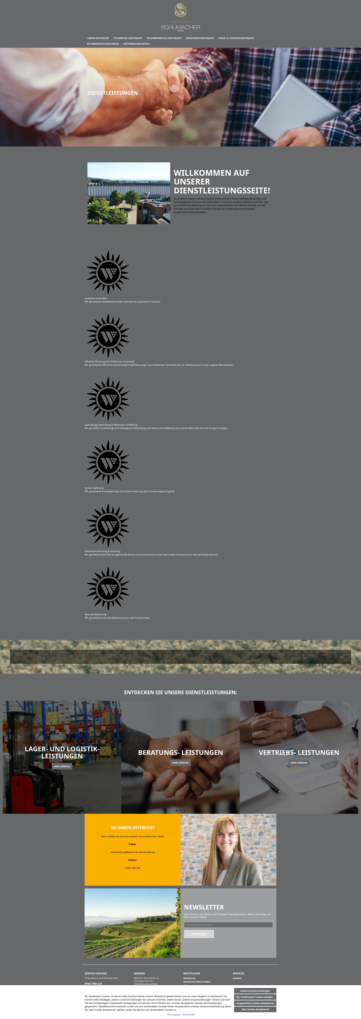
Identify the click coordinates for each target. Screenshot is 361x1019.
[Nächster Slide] (352, 757)
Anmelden (199, 934)
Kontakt (237, 978)
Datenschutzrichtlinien (196, 981)
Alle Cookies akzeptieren (255, 1009)
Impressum (189, 978)
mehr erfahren (62, 762)
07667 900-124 (93, 983)
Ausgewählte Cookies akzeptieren (255, 1003)
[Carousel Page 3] (184, 810)
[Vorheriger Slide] (8, 757)
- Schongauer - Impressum (180, 1014)
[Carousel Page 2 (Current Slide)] (180, 810)
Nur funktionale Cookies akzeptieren (256, 997)
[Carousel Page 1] (177, 810)
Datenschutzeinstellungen (255, 990)
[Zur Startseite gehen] (180, 17)
